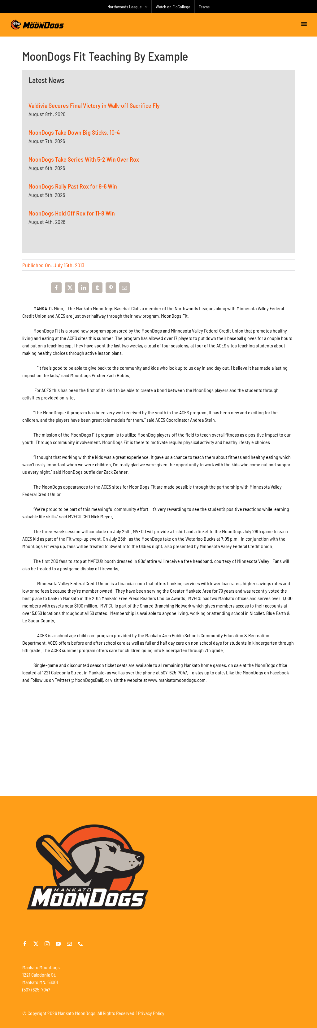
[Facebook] (56, 287)
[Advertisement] (158, 751)
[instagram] (47, 943)
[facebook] (24, 943)
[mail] (69, 943)
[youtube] (58, 943)
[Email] (124, 287)
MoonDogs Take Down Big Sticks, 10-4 (74, 132)
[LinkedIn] (83, 287)
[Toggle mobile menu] (304, 24)
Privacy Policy (151, 1013)
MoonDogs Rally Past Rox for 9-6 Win (72, 186)
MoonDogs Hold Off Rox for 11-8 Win (71, 213)
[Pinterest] (111, 287)
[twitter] (35, 943)
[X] (70, 287)
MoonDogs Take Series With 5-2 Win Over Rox (83, 159)
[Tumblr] (97, 287)
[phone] (80, 943)
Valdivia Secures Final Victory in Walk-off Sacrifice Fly (94, 105)
